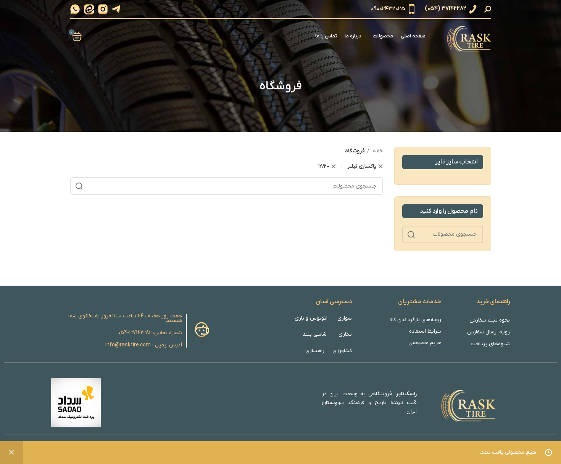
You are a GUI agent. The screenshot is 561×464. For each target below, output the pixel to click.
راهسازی (314, 350)
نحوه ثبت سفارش (489, 320)
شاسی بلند (315, 334)
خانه (377, 151)
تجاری (345, 334)
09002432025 (388, 9)
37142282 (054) (445, 9)
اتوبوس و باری (311, 318)
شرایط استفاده (425, 331)
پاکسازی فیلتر (362, 166)
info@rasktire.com (128, 345)
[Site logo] (468, 36)
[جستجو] (489, 9)
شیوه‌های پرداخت (490, 344)
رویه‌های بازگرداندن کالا (415, 319)
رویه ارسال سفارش (488, 332)
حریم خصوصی (424, 342)
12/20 (323, 166)
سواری (344, 318)
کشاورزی (342, 350)
